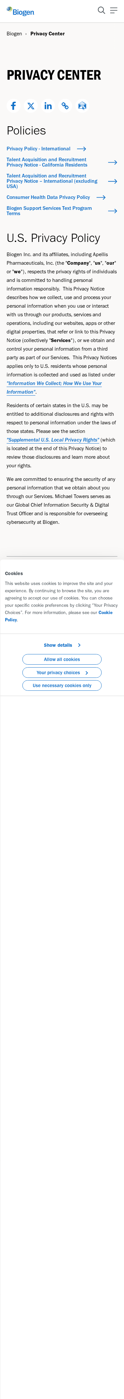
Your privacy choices (58, 673)
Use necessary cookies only (62, 685)
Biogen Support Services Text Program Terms (49, 210)
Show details (58, 645)
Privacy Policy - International (38, 148)
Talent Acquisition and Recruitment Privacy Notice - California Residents (47, 162)
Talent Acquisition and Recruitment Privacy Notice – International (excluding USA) (52, 181)
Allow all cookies (62, 659)
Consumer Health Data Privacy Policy (48, 197)
